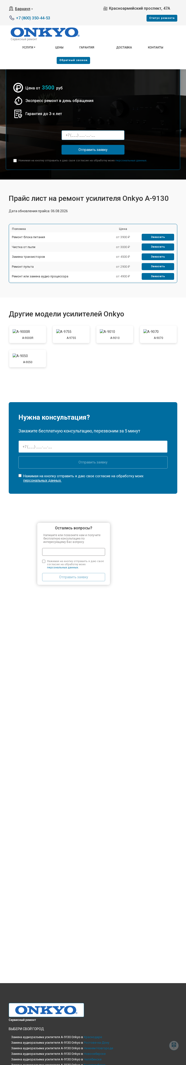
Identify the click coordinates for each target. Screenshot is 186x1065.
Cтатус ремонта (162, 18)
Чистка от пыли (23, 247)
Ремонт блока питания (28, 237)
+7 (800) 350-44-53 (33, 18)
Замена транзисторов (28, 256)
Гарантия (86, 47)
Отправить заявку (93, 150)
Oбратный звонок (73, 60)
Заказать (158, 237)
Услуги (27, 47)
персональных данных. (131, 160)
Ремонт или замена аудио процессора (40, 276)
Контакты (155, 47)
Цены (59, 47)
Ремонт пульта (23, 266)
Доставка (124, 47)
